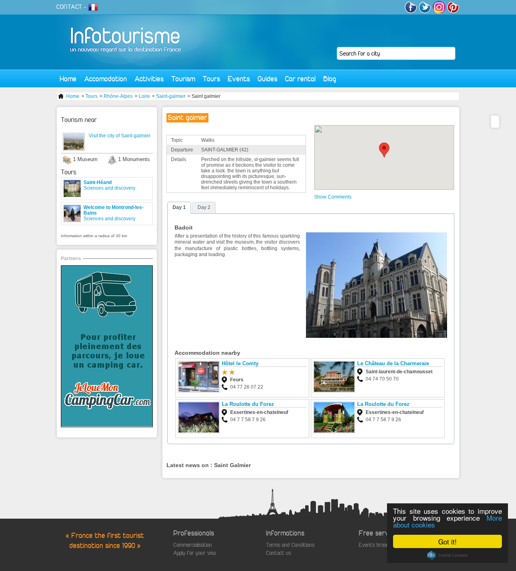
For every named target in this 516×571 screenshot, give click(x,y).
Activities (149, 78)
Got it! (447, 541)
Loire (144, 96)
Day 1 (179, 207)
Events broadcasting (382, 545)
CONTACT (69, 6)
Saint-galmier (170, 96)
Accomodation (105, 78)
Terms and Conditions (290, 545)
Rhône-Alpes (118, 96)
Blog (329, 78)
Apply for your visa (194, 553)
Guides (267, 78)
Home (68, 78)
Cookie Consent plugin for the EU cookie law (447, 555)
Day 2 (204, 207)
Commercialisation (192, 545)
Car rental (300, 78)
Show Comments (333, 197)
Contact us (278, 553)
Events (239, 78)
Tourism (183, 78)
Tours (211, 78)
